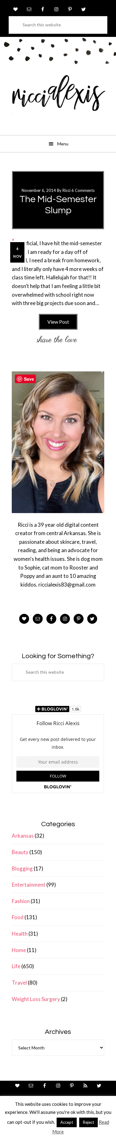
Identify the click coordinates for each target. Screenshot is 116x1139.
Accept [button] (66, 1122)
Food (18, 917)
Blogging (22, 868)
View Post (58, 322)
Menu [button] (62, 143)
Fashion (21, 901)
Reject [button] (88, 1122)
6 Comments (83, 190)
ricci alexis (58, 98)
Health (20, 933)
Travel (19, 982)
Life (16, 966)
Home (19, 950)
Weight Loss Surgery (36, 999)
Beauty (20, 852)
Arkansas (23, 835)
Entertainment (28, 884)
